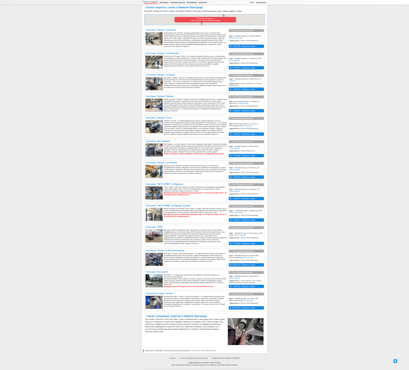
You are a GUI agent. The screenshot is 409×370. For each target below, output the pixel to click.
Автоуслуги (203, 2)
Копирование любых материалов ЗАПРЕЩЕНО (226, 358)
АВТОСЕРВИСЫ (159, 350)
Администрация (261, 2)
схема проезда (237, 38)
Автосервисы (164, 2)
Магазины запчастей (178, 2)
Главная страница (149, 350)
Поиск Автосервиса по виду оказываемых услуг (177, 350)
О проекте (172, 358)
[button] (201, 24)
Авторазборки (192, 2)
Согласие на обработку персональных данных (194, 358)
